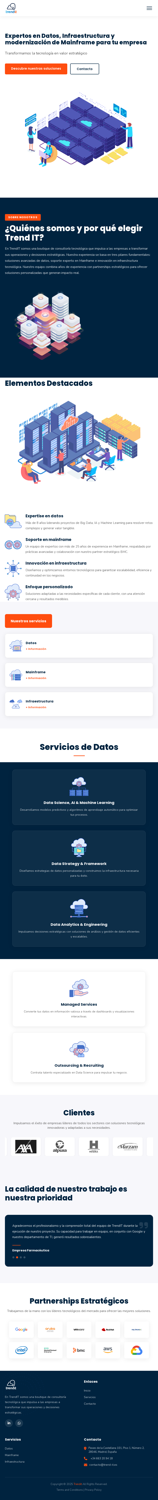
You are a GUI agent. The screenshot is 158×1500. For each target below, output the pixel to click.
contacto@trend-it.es (103, 1465)
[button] (149, 8)
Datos (9, 1448)
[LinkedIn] (9, 1423)
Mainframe (12, 1455)
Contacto (85, 69)
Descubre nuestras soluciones (36, 68)
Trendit (78, 1484)
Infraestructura (14, 1462)
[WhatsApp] (19, 1423)
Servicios (90, 1397)
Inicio (87, 1391)
